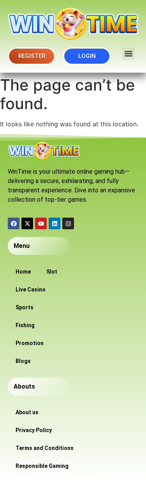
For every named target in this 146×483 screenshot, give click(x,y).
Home (23, 272)
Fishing (25, 325)
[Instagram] (68, 223)
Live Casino (31, 289)
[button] (128, 53)
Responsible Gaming (42, 466)
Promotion (30, 343)
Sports (24, 307)
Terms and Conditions (45, 448)
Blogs (23, 361)
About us (27, 412)
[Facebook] (13, 223)
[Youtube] (41, 223)
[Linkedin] (54, 223)
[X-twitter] (27, 223)
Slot (51, 272)
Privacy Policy (34, 430)
